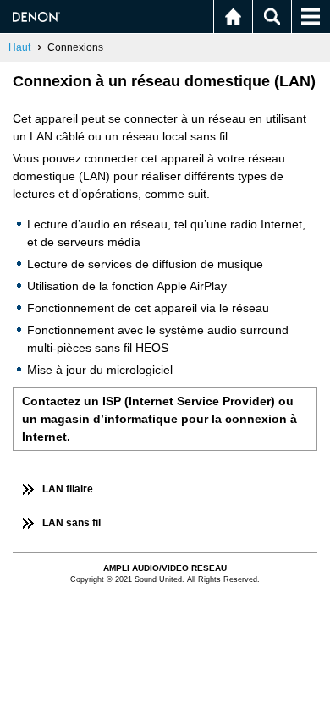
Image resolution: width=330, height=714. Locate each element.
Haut (19, 47)
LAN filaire (67, 489)
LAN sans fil (71, 523)
